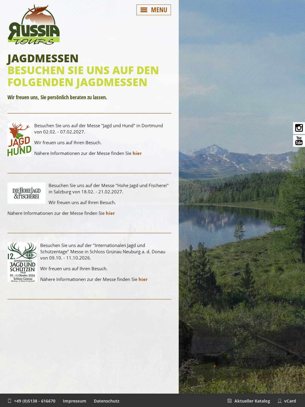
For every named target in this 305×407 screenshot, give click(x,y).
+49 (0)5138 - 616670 (34, 401)
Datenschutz (106, 401)
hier (137, 153)
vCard (290, 401)
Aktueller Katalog (252, 401)
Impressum (74, 401)
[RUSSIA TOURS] (33, 45)
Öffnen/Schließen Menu (153, 9)
